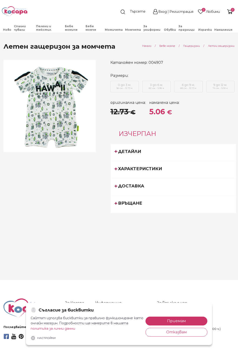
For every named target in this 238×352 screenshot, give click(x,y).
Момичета (114, 29)
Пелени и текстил (43, 27)
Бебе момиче (71, 27)
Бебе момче (91, 27)
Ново (7, 29)
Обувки (170, 29)
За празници (186, 27)
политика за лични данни (53, 328)
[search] (135, 12)
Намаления (223, 29)
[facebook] (6, 336)
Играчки (205, 29)
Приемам (176, 321)
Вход (162, 11)
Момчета (133, 29)
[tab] (173, 152)
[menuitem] (7, 29)
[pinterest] (21, 336)
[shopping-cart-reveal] (229, 11)
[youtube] (14, 336)
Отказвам (176, 332)
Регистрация (181, 11)
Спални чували (20, 27)
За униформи (151, 27)
